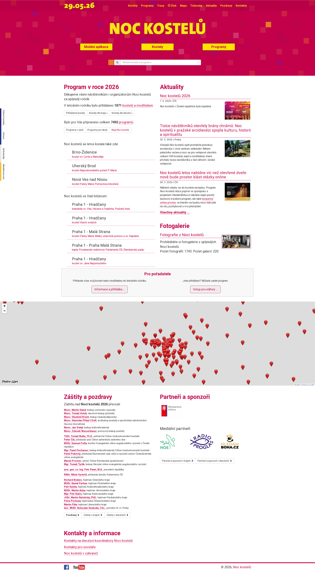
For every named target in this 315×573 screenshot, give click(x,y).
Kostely (132, 5)
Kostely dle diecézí (121, 113)
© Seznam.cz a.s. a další (307, 384)
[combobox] (160, 62)
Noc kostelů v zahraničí (81, 553)
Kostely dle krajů (97, 113)
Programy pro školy (97, 130)
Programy (147, 5)
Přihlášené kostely (75, 113)
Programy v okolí (74, 130)
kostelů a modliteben (137, 105)
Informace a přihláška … (109, 289)
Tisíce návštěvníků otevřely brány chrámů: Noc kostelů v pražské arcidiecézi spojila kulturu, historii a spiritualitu (205, 130)
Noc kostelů (242, 567)
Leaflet (298, 384)
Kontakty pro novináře (80, 547)
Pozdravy (226, 5)
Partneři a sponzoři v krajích (176, 461)
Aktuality (211, 5)
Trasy (160, 5)
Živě (173, 5)
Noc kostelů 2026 (175, 96)
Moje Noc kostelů (120, 130)
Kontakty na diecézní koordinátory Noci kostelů (98, 541)
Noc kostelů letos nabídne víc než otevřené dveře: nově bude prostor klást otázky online (203, 174)
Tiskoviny (196, 5)
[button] (155, 344)
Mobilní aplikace (96, 47)
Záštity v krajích (92, 515)
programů (126, 122)
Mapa (183, 5)
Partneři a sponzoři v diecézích (214, 461)
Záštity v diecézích (116, 515)
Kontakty (241, 5)
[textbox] (160, 62)
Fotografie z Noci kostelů (182, 235)
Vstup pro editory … (205, 289)
